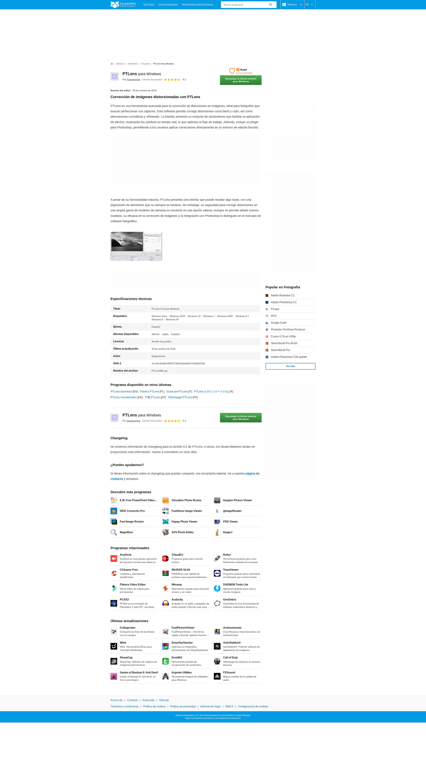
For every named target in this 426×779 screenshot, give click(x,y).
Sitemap (164, 700)
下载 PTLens (152, 397)
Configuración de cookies (253, 706)
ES (307, 4)
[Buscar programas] (270, 4)
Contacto (132, 700)
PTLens (141, 73)
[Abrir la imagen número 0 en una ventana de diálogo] (136, 246)
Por (131, 79)
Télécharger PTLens (180, 397)
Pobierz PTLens (149, 391)
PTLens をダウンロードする (211, 391)
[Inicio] (111, 63)
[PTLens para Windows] (114, 76)
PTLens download (121, 391)
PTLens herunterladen (123, 397)
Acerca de (116, 700)
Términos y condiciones (124, 706)
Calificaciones (168, 4)
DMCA (229, 706)
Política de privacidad (183, 706)
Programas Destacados (197, 4)
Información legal (210, 706)
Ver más (290, 366)
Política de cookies (154, 706)
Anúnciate (148, 700)
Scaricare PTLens (177, 391)
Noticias (148, 4)
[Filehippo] (122, 4)
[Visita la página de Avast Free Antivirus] (241, 71)
